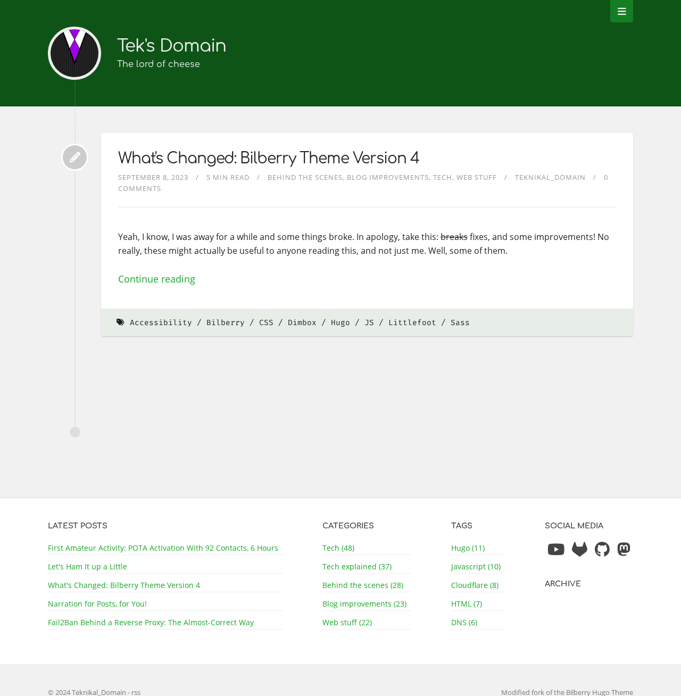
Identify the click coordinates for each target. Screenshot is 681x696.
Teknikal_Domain (550, 177)
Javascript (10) (476, 566)
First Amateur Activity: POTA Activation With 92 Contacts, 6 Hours (163, 548)
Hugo (340, 323)
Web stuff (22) (347, 622)
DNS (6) (464, 622)
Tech (442, 177)
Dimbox (302, 323)
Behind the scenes (305, 177)
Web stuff (476, 177)
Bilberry (225, 323)
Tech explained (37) (357, 566)
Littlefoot (412, 323)
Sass (460, 323)
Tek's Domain (171, 46)
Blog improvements (388, 177)
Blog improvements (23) (364, 604)
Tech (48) (338, 548)
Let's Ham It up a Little (87, 566)
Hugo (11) (468, 548)
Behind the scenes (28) (362, 585)
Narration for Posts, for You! (97, 604)
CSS (266, 323)
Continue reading (156, 278)
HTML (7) (466, 604)
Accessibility (161, 323)
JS (369, 323)
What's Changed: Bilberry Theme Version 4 (268, 158)
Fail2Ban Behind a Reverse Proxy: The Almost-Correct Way (151, 622)
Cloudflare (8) (475, 585)
